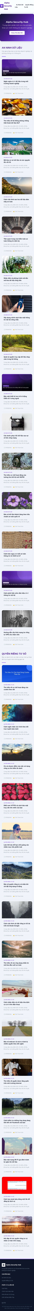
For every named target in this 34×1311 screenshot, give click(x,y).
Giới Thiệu (4, 1288)
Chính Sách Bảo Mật (8, 1291)
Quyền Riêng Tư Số (28, 6)
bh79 (4, 1303)
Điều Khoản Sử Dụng (8, 1294)
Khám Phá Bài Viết (17, 33)
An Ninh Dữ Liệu (19, 6)
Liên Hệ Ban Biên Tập (8, 1297)
